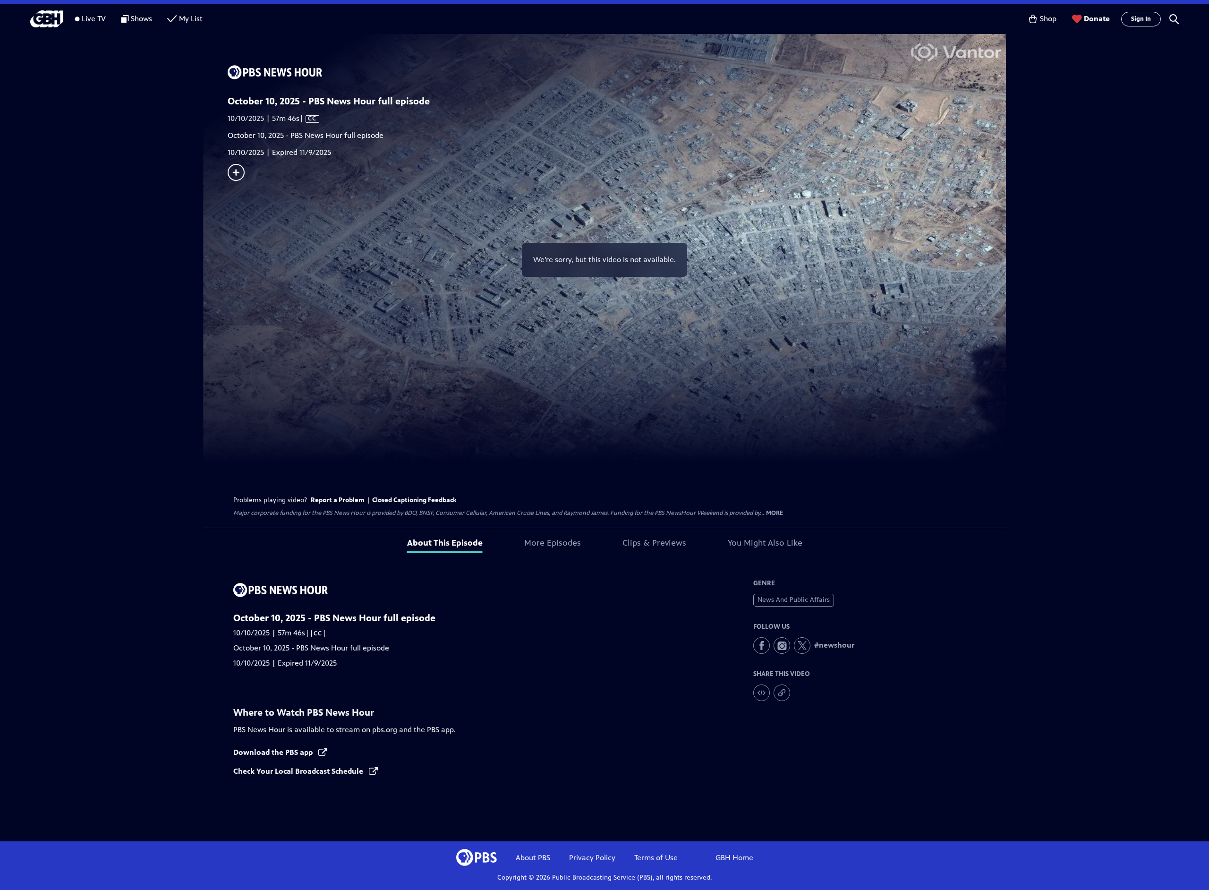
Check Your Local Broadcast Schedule (299, 771)
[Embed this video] (761, 693)
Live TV (94, 18)
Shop (1048, 18)
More (774, 513)
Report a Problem (338, 500)
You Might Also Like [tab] (765, 543)
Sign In (1141, 19)
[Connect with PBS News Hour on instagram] (782, 645)
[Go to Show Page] (617, 72)
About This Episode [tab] (445, 543)
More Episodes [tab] (552, 543)
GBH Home (734, 857)
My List (191, 18)
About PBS (533, 857)
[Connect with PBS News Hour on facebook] (761, 645)
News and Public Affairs (794, 600)
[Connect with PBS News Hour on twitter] (802, 645)
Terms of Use (656, 857)
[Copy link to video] (782, 693)
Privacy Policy (592, 857)
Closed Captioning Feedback (414, 500)
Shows (141, 18)
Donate (1097, 18)
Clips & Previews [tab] (654, 543)
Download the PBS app (274, 752)
